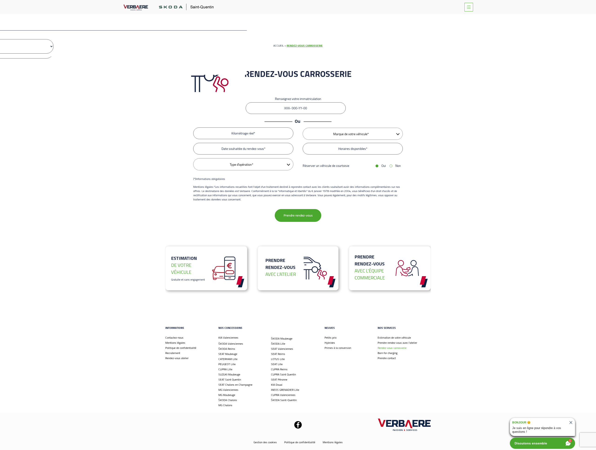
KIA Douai (276, 384)
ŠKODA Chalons (227, 400)
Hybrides (330, 342)
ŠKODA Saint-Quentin (284, 400)
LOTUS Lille (278, 359)
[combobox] (353, 134)
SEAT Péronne (279, 379)
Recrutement (172, 353)
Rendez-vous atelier (177, 358)
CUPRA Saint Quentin (283, 374)
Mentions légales (175, 342)
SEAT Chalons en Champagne (235, 384)
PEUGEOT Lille (227, 364)
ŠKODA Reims (226, 348)
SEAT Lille (277, 364)
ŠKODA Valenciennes (230, 343)
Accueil (278, 45)
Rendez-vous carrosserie (392, 347)
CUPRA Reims (279, 369)
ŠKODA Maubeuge (281, 338)
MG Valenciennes (228, 389)
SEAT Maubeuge (227, 354)
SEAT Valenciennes (282, 348)
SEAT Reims (278, 354)
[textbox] (352, 134)
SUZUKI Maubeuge (229, 374)
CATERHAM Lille (227, 359)
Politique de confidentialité (180, 347)
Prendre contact (387, 358)
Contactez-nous (174, 337)
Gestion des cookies (265, 442)
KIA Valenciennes (228, 337)
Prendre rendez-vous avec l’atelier (397, 342)
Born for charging (387, 353)
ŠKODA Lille (278, 343)
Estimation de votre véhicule (394, 337)
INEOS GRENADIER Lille (285, 389)
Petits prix (330, 337)
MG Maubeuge (226, 395)
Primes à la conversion (338, 347)
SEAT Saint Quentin (229, 379)
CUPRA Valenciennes (283, 395)
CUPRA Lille (225, 369)
